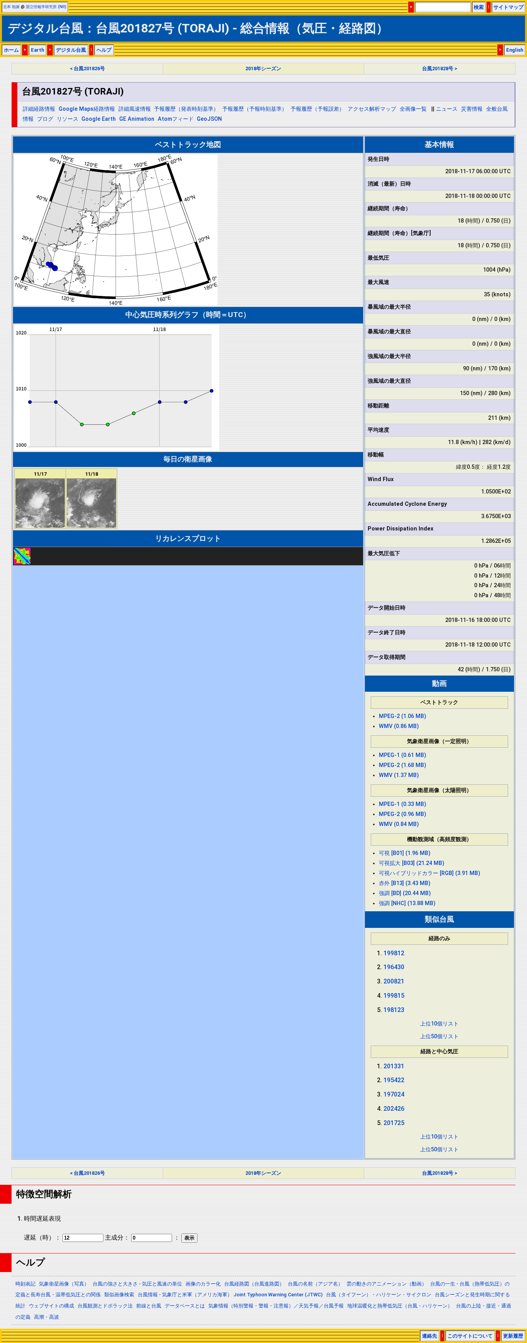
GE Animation (136, 119)
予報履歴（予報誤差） (318, 109)
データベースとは (185, 1306)
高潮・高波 (46, 1317)
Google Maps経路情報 (87, 109)
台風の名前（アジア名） (315, 1284)
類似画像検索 (119, 1294)
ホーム (11, 50)
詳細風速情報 (134, 109)
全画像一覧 (413, 109)
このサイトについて (470, 1336)
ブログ (45, 119)
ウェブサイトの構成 (51, 1306)
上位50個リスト (439, 1036)
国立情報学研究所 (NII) (46, 6)
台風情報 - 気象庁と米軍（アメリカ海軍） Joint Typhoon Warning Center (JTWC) (230, 1294)
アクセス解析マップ (372, 109)
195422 (393, 1080)
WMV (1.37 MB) (399, 775)
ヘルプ (103, 50)
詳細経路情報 (39, 109)
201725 (393, 1123)
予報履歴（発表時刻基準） (186, 109)
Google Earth (98, 119)
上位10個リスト (439, 1023)
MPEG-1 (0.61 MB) (402, 755)
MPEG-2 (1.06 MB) (402, 716)
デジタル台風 (71, 50)
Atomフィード (176, 119)
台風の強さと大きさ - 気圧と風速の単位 (137, 1284)
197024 (393, 1094)
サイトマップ (508, 7)
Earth (37, 50)
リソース (67, 119)
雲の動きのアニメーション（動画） (386, 1284)
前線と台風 (148, 1306)
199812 (393, 953)
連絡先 (429, 1336)
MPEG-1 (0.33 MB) (402, 804)
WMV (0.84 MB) (399, 824)
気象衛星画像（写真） (64, 1284)
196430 (393, 967)
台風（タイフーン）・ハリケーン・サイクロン (378, 1294)
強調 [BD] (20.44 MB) (405, 893)
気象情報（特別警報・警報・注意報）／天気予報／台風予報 (276, 1306)
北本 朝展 (11, 6)
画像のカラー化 (203, 1284)
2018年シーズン (263, 68)
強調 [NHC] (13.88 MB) (407, 903)
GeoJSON (209, 119)
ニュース (447, 109)
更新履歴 (513, 1336)
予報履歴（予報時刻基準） (254, 109)
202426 (393, 1108)
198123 (393, 1010)
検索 (479, 7)
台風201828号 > (439, 68)
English (514, 50)
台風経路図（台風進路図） (254, 1284)
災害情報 (472, 109)
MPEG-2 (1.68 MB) (402, 765)
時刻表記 (25, 1284)
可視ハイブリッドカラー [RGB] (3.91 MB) (429, 873)
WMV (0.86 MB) (399, 726)
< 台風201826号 (87, 68)
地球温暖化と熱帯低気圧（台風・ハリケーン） (400, 1306)
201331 (393, 1066)
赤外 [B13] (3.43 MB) (405, 883)
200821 (393, 981)
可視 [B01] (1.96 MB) (405, 853)
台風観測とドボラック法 (105, 1306)
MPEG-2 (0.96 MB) (402, 814)
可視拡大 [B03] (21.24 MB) (411, 863)
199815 (393, 995)
